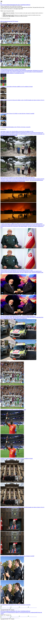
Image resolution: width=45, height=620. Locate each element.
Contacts (9, 612)
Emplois (12, 612)
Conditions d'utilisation (19, 612)
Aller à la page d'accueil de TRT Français (9, 21)
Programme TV (3, 612)
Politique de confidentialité (31, 612)
